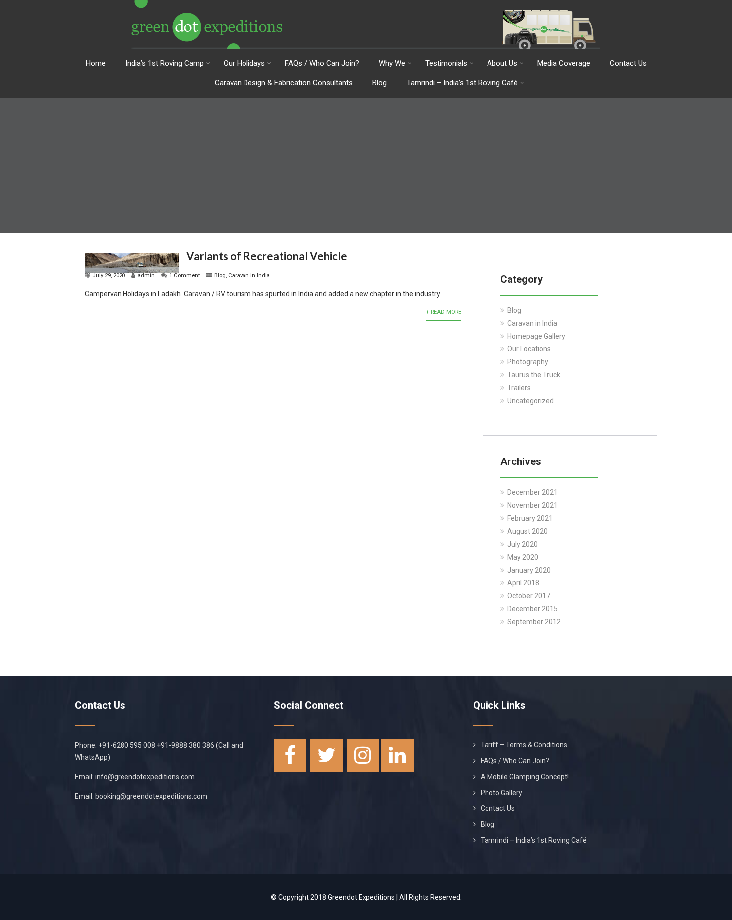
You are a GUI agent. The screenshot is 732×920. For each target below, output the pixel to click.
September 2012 (534, 622)
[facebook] (290, 755)
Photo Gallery (501, 793)
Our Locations (529, 349)
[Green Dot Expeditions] (366, 4)
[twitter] (326, 755)
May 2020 (522, 557)
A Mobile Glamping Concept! (525, 777)
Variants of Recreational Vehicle (266, 256)
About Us (502, 63)
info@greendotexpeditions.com (145, 777)
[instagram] (363, 755)
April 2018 (523, 583)
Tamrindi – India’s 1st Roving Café (462, 82)
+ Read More (443, 312)
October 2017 (528, 596)
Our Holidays (244, 63)
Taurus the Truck (533, 375)
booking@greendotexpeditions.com (151, 796)
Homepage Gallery (536, 336)
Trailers (519, 388)
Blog (379, 82)
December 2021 (532, 492)
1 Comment (184, 275)
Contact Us (628, 63)
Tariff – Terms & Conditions (524, 745)
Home (96, 63)
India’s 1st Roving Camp (164, 63)
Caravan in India (249, 275)
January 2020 (529, 570)
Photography (527, 362)
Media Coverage (563, 63)
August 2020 (527, 531)
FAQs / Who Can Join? (322, 63)
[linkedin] (397, 755)
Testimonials (446, 63)
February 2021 (530, 518)
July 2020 (522, 544)
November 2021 (532, 505)
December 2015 (532, 609)
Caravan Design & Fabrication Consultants (284, 82)
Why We (392, 63)
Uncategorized (530, 401)
